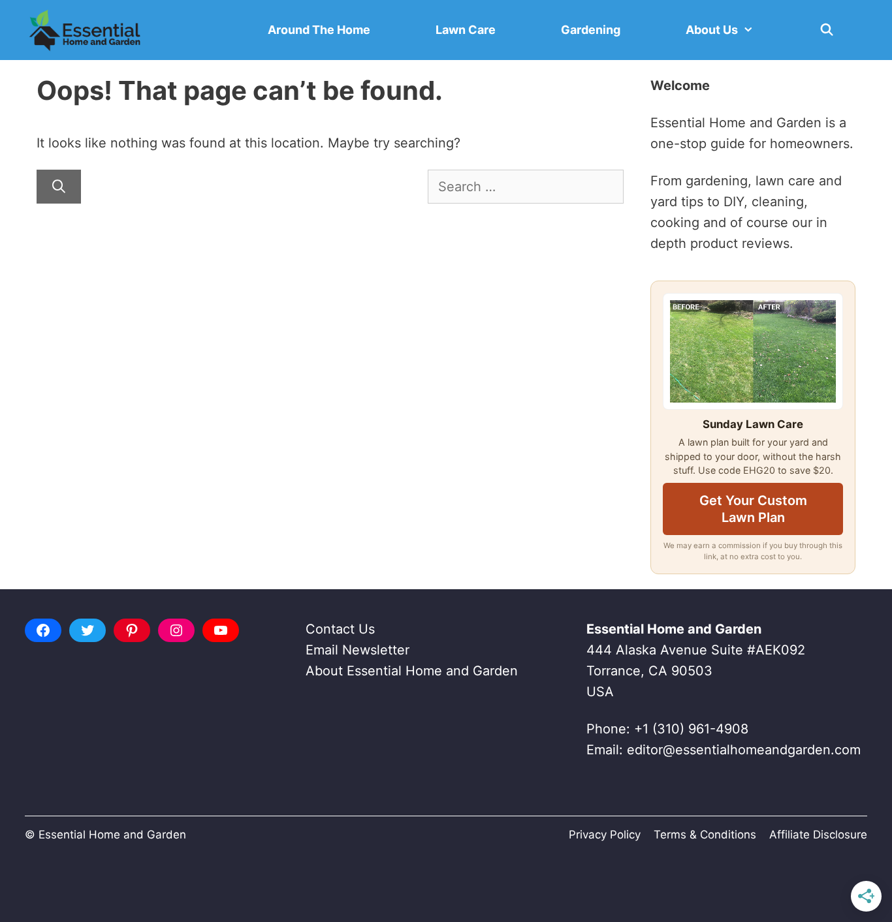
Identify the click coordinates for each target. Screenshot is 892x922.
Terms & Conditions (705, 834)
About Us (712, 30)
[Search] (59, 187)
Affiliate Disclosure (818, 834)
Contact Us (340, 629)
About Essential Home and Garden (412, 671)
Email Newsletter (357, 650)
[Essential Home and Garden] (85, 30)
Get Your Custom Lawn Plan (753, 509)
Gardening (590, 30)
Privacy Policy (605, 834)
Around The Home (319, 30)
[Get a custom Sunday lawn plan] (752, 351)
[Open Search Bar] (827, 30)
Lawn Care (466, 30)
